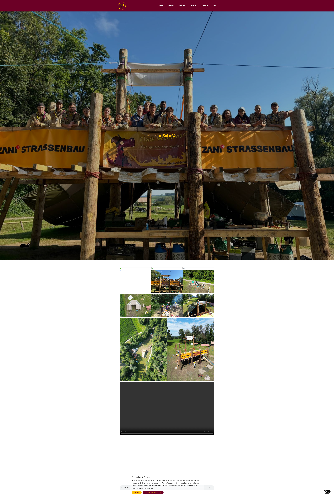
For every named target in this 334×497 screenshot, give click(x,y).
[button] (137, 492)
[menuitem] (161, 6)
